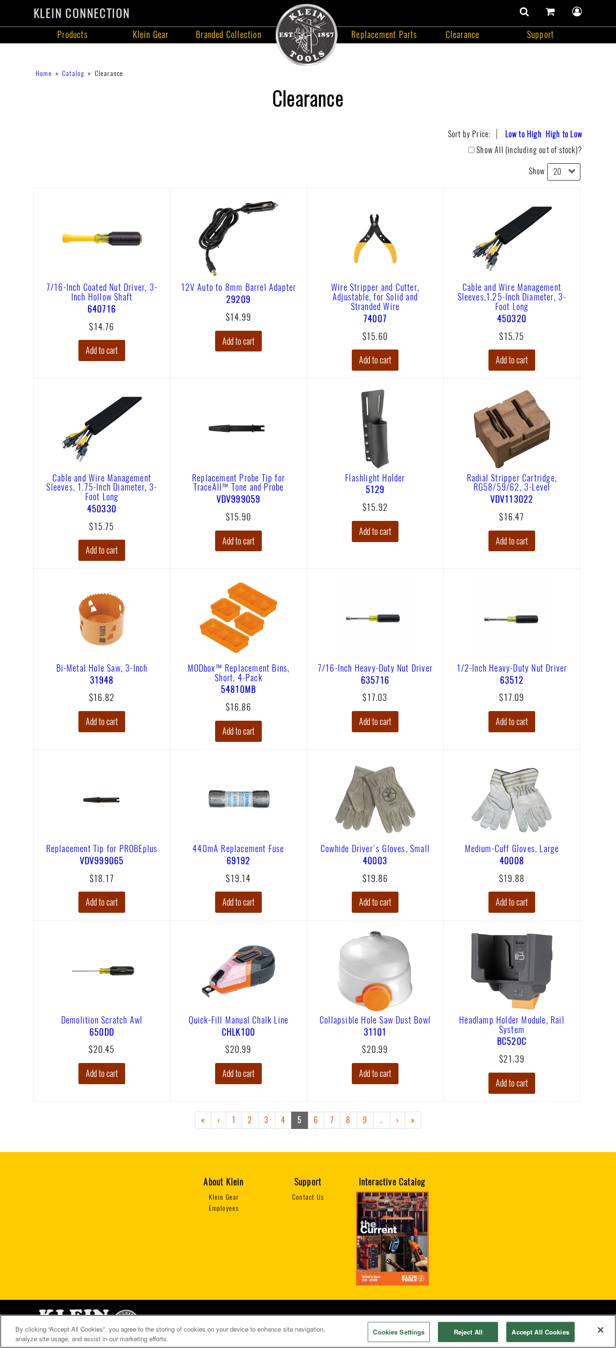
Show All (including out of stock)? (529, 150)
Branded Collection (228, 34)
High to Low (564, 134)
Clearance (463, 34)
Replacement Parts (384, 34)
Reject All (468, 1331)
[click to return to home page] (306, 34)
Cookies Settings (398, 1331)
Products (72, 34)
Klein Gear (151, 34)
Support (540, 34)
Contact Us (308, 1197)
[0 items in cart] (550, 11)
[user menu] (577, 11)
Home (44, 73)
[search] (524, 11)
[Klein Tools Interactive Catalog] (392, 1237)
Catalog (73, 73)
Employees (224, 1208)
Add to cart (102, 350)
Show (537, 171)
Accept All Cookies (540, 1331)
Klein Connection (82, 13)
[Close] (600, 1330)
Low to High (523, 134)
